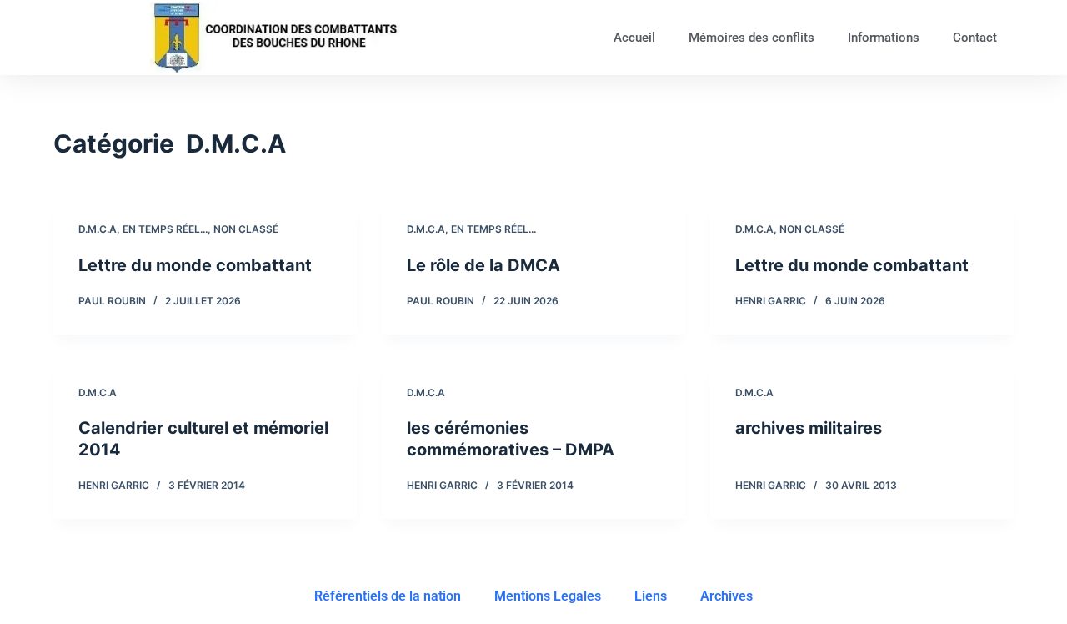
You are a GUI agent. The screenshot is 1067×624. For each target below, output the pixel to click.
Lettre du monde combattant (195, 265)
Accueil (634, 37)
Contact (975, 37)
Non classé (245, 229)
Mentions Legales (547, 596)
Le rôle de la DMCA (483, 265)
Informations (883, 37)
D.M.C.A (97, 229)
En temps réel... (165, 229)
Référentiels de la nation (387, 596)
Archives (726, 596)
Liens (650, 596)
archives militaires (808, 428)
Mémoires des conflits (751, 37)
